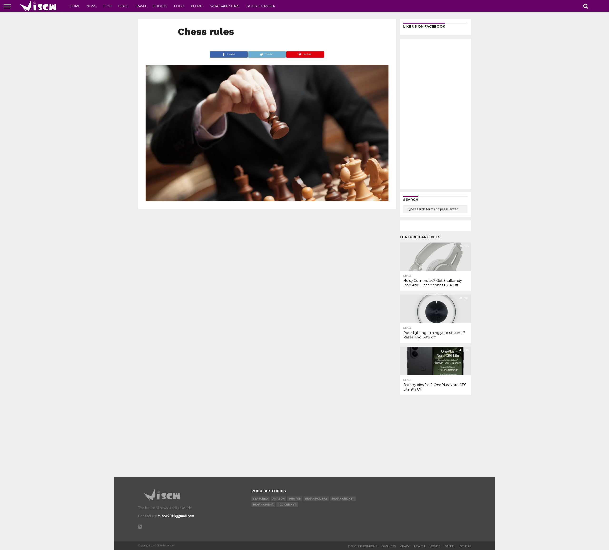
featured (260, 498)
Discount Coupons (362, 546)
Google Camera (260, 6)
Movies (435, 546)
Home (75, 6)
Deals (123, 6)
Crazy (404, 546)
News (91, 6)
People (197, 6)
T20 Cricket (287, 504)
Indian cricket (343, 498)
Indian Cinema (263, 504)
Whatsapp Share (225, 6)
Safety (450, 546)
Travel (141, 6)
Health (419, 546)
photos (295, 498)
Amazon (278, 498)
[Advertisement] (435, 113)
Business (389, 546)
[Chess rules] (267, 199)
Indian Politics (316, 498)
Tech (107, 6)
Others (465, 546)
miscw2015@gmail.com (176, 516)
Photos (160, 6)
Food (179, 6)
